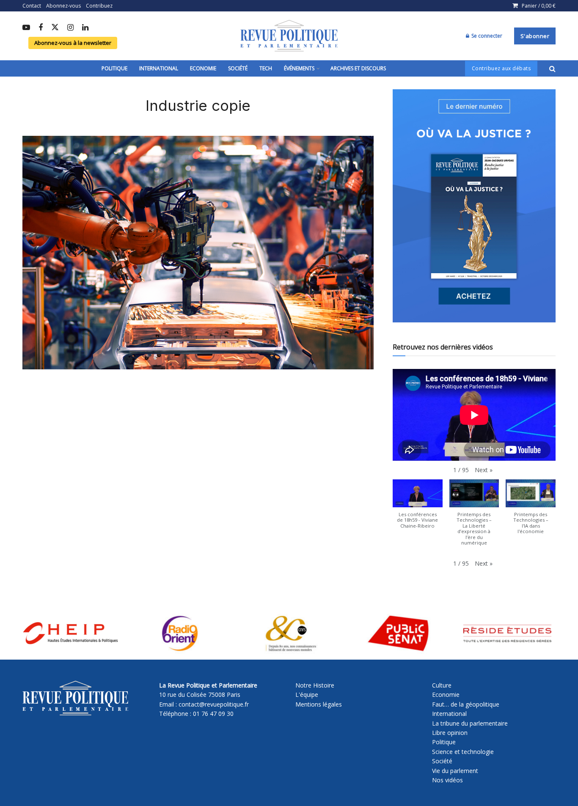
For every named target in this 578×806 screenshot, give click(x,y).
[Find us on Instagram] (70, 28)
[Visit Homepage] (289, 36)
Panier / (539, 5)
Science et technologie (463, 752)
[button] (484, 470)
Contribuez (99, 5)
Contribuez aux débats (501, 68)
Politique (114, 68)
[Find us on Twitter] (55, 27)
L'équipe (306, 694)
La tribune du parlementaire (470, 723)
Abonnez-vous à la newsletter (72, 43)
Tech (265, 68)
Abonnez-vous (63, 5)
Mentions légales (318, 704)
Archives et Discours (358, 68)
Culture (441, 685)
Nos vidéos (447, 780)
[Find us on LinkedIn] (85, 28)
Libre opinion (450, 733)
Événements (299, 68)
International (158, 68)
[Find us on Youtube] (26, 28)
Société (238, 68)
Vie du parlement (455, 771)
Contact (31, 5)
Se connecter (486, 35)
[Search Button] (552, 69)
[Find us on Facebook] (41, 28)
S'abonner (535, 36)
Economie (203, 68)
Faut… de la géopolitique (465, 704)
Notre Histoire (314, 685)
